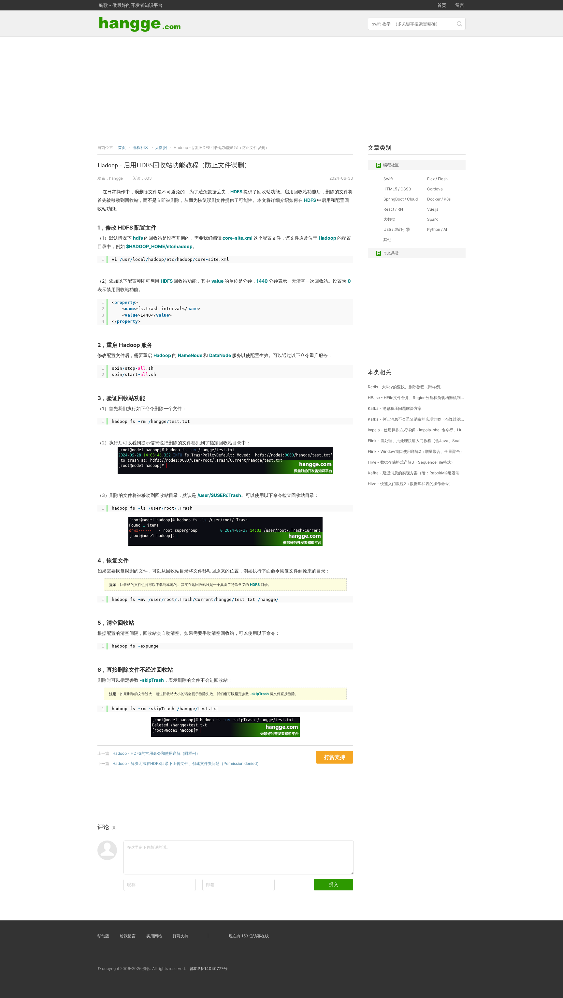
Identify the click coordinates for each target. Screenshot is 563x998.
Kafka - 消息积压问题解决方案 (395, 408)
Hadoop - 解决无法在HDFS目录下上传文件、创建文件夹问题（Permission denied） (186, 763)
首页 (441, 5)
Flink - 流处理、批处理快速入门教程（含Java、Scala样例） (417, 440)
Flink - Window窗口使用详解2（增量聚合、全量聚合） (416, 451)
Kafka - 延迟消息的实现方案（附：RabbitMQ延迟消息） (417, 472)
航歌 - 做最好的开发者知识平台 (131, 5)
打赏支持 (180, 935)
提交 (333, 884)
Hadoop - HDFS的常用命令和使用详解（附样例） (156, 753)
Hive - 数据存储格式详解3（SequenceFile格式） (411, 462)
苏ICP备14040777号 (208, 968)
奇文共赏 (391, 252)
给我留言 (128, 935)
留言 (459, 5)
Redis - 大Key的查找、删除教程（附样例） (406, 386)
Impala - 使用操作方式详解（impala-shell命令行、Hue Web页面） (417, 429)
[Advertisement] (281, 89)
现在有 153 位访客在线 (249, 935)
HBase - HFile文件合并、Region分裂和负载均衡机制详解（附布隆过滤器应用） (417, 397)
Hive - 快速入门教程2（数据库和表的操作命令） (410, 483)
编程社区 (391, 164)
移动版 (103, 935)
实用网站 (154, 935)
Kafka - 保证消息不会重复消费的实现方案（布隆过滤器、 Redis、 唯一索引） (417, 419)
